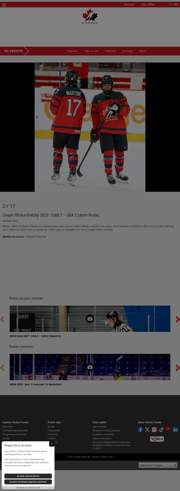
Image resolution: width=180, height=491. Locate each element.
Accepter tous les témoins (28, 476)
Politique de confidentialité (28, 487)
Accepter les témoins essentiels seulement (28, 482)
